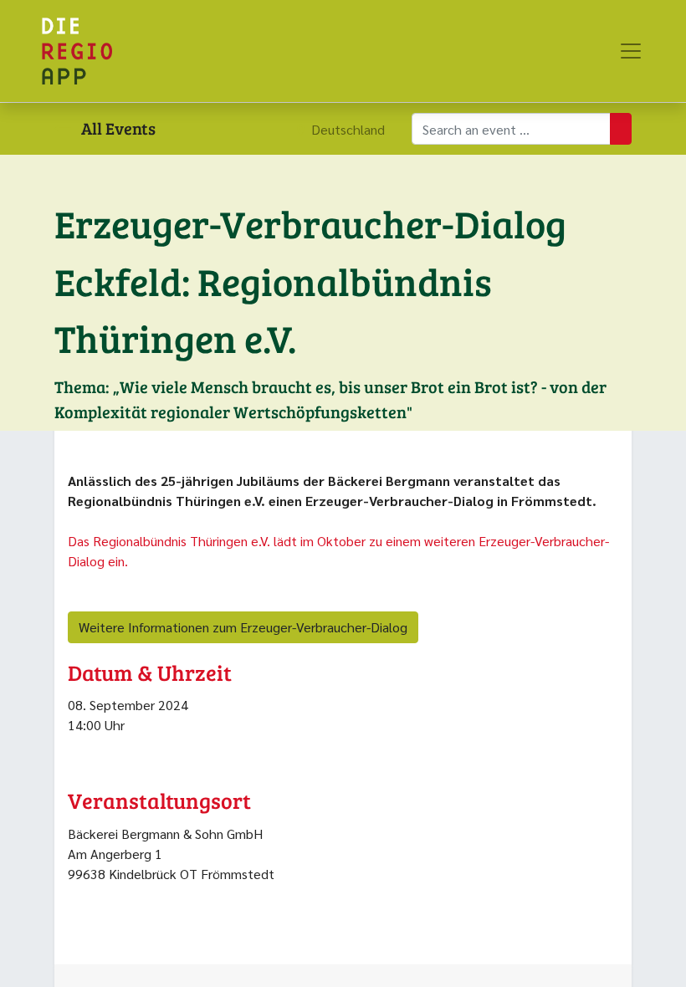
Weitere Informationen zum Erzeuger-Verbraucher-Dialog (243, 627)
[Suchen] (621, 129)
